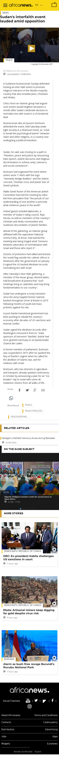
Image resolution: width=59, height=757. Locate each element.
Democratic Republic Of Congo (22, 551)
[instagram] (29, 706)
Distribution (7, 729)
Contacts (6, 722)
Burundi (9, 659)
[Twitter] (36, 701)
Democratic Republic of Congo (22, 605)
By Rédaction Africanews (15, 71)
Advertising (51, 729)
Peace (9, 60)
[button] (31, 48)
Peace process (33, 411)
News (5, 13)
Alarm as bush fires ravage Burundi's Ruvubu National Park (28, 666)
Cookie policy (50, 722)
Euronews (52, 744)
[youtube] (28, 701)
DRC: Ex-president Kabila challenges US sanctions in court (28, 558)
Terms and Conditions (46, 715)
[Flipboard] (44, 701)
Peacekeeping (19, 417)
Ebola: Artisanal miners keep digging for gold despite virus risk (28, 612)
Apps (55, 736)
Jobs (3, 736)
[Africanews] (20, 5)
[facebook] (52, 701)
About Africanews (10, 715)
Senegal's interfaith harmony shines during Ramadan (28, 438)
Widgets (5, 744)
